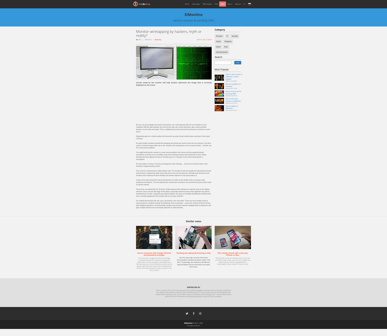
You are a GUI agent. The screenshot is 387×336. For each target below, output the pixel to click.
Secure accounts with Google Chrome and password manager (154, 254)
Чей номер (196, 4)
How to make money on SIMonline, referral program (233, 77)
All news (219, 36)
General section (221, 52)
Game (218, 47)
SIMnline (144, 4)
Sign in (229, 4)
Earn (226, 47)
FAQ (216, 4)
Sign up (238, 4)
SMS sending (207, 4)
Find (237, 62)
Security (158, 39)
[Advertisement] (174, 103)
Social (218, 41)
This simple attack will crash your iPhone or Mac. (232, 254)
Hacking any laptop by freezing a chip (193, 253)
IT (227, 36)
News (222, 4)
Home (187, 4)
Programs (228, 41)
